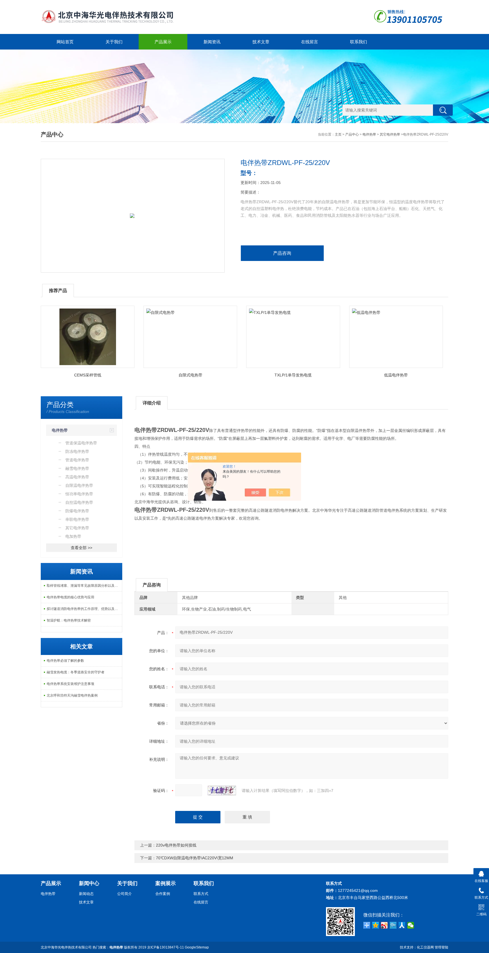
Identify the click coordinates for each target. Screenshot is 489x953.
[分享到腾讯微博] (393, 925)
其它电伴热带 (390, 134)
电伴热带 (369, 134)
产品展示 (163, 41)
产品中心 (352, 134)
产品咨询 (282, 253)
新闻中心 (89, 883)
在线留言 (309, 41)
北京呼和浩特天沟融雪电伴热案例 (72, 695)
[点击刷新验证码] (222, 790)
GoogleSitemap (197, 947)
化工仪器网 (425, 947)
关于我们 (114, 41)
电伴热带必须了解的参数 (65, 661)
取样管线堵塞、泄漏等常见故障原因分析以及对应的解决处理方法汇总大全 (84, 586)
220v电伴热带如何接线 (176, 845)
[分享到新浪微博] (384, 925)
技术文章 (260, 41)
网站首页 (65, 41)
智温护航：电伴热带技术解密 (69, 620)
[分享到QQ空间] (375, 925)
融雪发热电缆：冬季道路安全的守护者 (75, 672)
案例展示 (165, 883)
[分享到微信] (410, 925)
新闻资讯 (211, 41)
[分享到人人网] (402, 925)
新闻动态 (86, 894)
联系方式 (201, 894)
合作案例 (162, 894)
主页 (338, 134)
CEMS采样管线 (87, 375)
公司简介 (124, 894)
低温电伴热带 (396, 375)
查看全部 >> (81, 547)
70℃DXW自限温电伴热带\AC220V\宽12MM (194, 858)
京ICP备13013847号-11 (165, 947)
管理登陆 (441, 947)
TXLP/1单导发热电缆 (293, 375)
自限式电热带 (190, 375)
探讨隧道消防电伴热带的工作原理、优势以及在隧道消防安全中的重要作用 (84, 609)
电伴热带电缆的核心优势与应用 (70, 597)
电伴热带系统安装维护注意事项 (70, 684)
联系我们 (358, 41)
